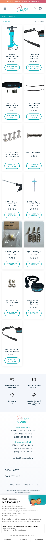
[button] (4, 8)
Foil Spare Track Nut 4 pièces (12, 301)
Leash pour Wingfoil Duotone (34, 56)
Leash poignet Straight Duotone (34, 302)
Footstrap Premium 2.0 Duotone (12, 105)
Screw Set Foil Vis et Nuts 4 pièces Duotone (12, 154)
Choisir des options (34, 67)
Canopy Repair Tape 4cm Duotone (12, 253)
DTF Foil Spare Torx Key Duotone (12, 204)
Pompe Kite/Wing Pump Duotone (12, 56)
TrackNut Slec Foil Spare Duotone (33, 105)
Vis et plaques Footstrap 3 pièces (34, 253)
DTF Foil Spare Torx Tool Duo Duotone (34, 204)
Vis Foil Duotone (34, 153)
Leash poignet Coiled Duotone (12, 350)
